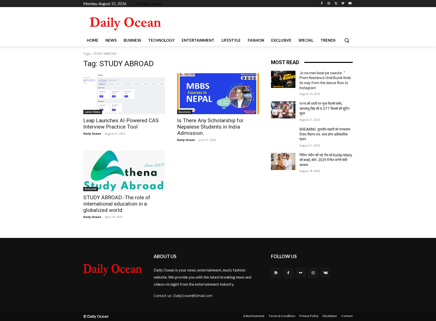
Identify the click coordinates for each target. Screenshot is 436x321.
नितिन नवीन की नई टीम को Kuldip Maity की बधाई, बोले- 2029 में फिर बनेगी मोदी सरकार (325, 160)
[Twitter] (336, 4)
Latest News (92, 112)
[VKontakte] (326, 273)
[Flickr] (301, 273)
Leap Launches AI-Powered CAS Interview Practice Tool (121, 123)
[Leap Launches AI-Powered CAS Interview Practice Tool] (124, 93)
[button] (347, 40)
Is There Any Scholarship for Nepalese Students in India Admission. (210, 126)
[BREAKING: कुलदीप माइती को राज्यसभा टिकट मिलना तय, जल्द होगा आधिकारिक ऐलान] (283, 135)
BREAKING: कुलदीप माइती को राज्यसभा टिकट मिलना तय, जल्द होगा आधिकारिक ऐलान (324, 134)
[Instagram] (329, 4)
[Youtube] (350, 4)
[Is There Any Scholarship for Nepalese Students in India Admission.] (218, 93)
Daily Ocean (92, 133)
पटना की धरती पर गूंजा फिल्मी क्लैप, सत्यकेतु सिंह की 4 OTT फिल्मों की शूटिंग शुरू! (324, 108)
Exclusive (90, 189)
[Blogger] (276, 273)
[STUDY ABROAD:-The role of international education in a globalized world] (124, 170)
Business (185, 112)
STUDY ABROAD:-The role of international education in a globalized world (116, 203)
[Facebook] (322, 4)
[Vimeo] (343, 4)
